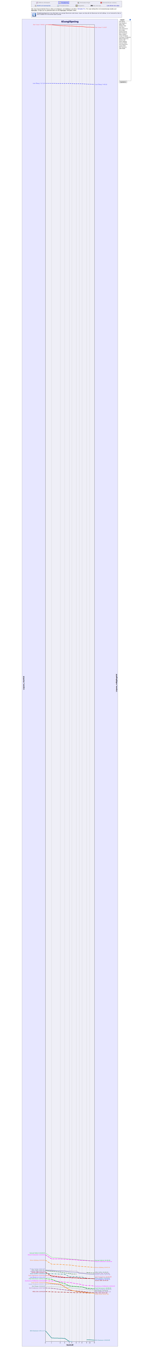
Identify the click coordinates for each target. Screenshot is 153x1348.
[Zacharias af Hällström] (125, 37)
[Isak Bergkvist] (125, 23)
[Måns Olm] (125, 24)
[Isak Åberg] (125, 22)
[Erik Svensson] (125, 47)
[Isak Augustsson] (125, 29)
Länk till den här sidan (113, 5)
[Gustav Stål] (125, 40)
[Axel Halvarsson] (125, 44)
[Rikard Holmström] (125, 39)
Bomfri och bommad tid (43, 5)
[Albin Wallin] (125, 48)
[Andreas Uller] (125, 26)
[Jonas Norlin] (125, 46)
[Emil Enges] (125, 30)
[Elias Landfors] (125, 34)
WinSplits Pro (81, 9)
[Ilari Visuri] (125, 27)
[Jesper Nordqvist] (125, 36)
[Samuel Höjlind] (125, 43)
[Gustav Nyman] (125, 31)
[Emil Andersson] (125, 33)
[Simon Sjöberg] (125, 41)
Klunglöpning (64, 2)
